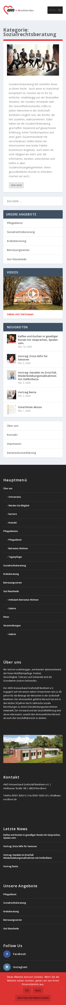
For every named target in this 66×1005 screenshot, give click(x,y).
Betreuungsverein (18, 250)
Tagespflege (15, 556)
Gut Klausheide (16, 259)
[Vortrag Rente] (11, 394)
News (6, 616)
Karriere (12, 514)
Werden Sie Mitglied (18, 505)
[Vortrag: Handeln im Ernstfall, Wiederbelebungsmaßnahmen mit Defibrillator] (11, 375)
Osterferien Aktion (30, 407)
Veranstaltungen (12, 625)
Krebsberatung (16, 241)
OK (27, 990)
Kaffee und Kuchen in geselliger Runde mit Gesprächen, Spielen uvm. (38, 340)
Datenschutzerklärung (21, 452)
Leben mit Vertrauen (20, 314)
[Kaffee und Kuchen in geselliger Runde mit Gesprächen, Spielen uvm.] (11, 338)
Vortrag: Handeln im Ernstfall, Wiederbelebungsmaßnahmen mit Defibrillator (37, 376)
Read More (16, 185)
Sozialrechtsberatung (21, 232)
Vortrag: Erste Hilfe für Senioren (33, 357)
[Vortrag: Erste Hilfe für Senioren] (11, 358)
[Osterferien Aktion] (11, 409)
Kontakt (12, 434)
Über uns (12, 425)
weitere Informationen (33, 998)
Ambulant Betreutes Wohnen (23, 599)
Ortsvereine (14, 496)
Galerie (12, 608)
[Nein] (61, 988)
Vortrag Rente (27, 392)
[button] (52, 10)
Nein (38, 990)
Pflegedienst (15, 223)
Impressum (14, 443)
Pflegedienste (10, 531)
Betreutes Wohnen (18, 548)
